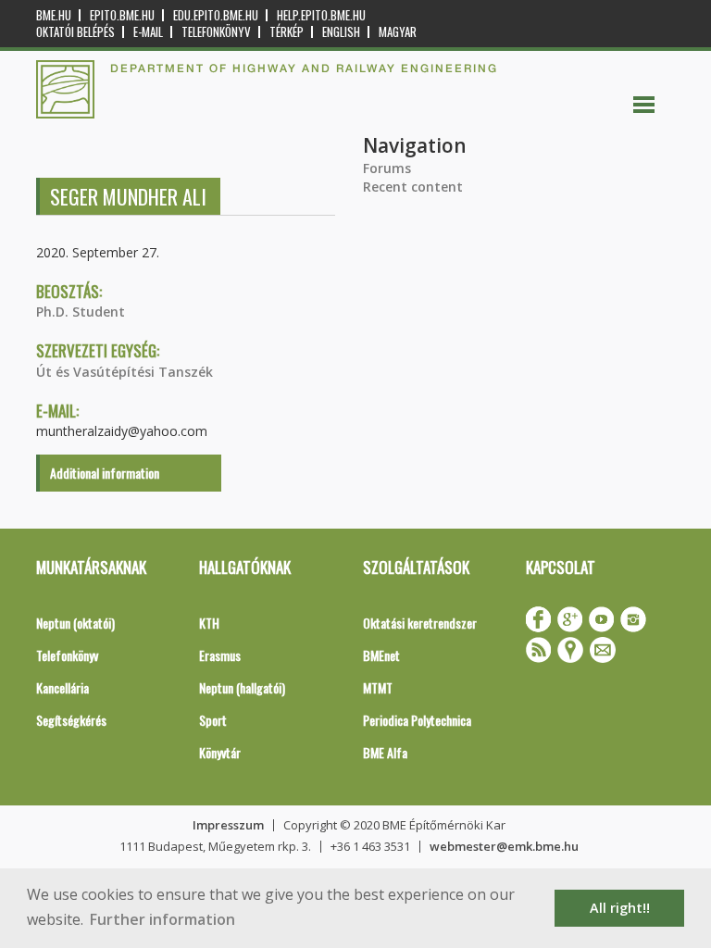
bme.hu (53, 15)
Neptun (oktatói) (75, 622)
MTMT (378, 687)
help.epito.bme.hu (321, 15)
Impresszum (228, 825)
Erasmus (220, 655)
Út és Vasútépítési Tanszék (124, 371)
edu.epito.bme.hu (215, 15)
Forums (387, 168)
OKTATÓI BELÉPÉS (75, 32)
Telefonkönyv (216, 32)
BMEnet (381, 655)
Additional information (104, 472)
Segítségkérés (71, 720)
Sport (213, 720)
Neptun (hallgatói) (242, 687)
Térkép (286, 32)
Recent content (413, 186)
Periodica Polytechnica (417, 720)
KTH (209, 622)
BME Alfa (385, 752)
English (341, 32)
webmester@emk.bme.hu (504, 846)
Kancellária (62, 687)
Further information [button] (162, 919)
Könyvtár (220, 752)
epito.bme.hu (122, 15)
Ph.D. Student (80, 311)
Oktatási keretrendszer (420, 622)
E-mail (148, 32)
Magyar (398, 32)
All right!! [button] (620, 908)
